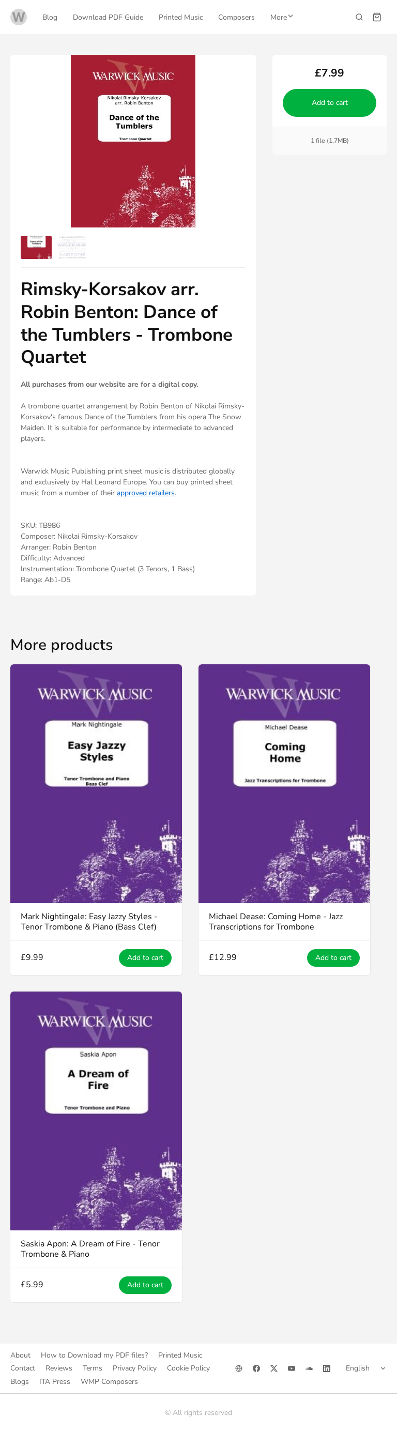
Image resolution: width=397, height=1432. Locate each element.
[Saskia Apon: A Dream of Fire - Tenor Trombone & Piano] (96, 1111)
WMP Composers (109, 1382)
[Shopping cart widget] (376, 17)
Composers (236, 17)
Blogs (19, 1382)
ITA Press (54, 1382)
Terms (92, 1368)
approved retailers (146, 493)
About (20, 1355)
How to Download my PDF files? (94, 1355)
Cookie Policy (188, 1368)
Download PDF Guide (108, 17)
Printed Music (181, 17)
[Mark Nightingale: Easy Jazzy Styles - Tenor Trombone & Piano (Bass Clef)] (96, 783)
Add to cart (329, 103)
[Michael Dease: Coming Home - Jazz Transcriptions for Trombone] (284, 783)
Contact (22, 1368)
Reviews (58, 1368)
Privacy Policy (135, 1368)
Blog (49, 17)
